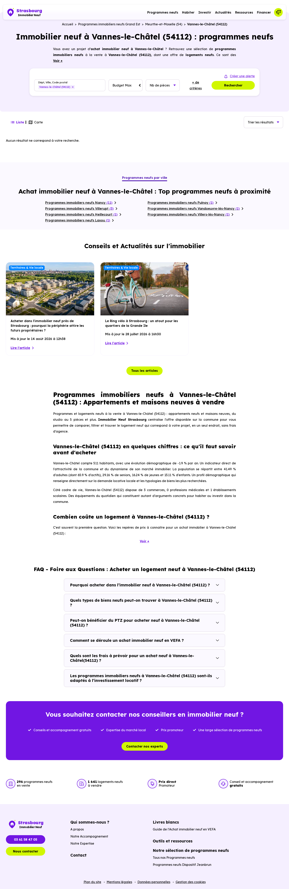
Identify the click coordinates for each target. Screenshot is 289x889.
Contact (78, 855)
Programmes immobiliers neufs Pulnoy (181, 203)
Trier (260, 122)
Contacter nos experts (144, 746)
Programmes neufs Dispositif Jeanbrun (182, 865)
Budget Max (122, 85)
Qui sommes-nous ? (89, 822)
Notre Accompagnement (89, 836)
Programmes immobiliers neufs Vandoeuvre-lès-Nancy (194, 208)
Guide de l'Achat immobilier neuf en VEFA (184, 829)
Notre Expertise (82, 843)
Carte (38, 122)
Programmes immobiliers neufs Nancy (78, 203)
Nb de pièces (160, 85)
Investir (204, 12)
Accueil (67, 24)
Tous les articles (144, 371)
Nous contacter (25, 851)
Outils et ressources (172, 840)
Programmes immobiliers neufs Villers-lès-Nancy (189, 214)
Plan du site (92, 882)
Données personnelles (153, 882)
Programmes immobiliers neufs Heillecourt (81, 214)
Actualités (223, 12)
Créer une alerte (242, 76)
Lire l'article (20, 348)
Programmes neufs (162, 12)
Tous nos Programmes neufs (174, 858)
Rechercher (233, 85)
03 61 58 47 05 (25, 839)
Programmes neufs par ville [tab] (144, 178)
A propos (77, 829)
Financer (264, 12)
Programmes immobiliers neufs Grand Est (109, 24)
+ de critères (196, 85)
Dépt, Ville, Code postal (52, 82)
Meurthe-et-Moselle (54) (163, 24)
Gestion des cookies (191, 882)
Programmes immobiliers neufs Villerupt (79, 208)
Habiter (188, 12)
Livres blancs (166, 822)
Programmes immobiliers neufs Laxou (77, 220)
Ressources (244, 12)
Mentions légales (119, 882)
